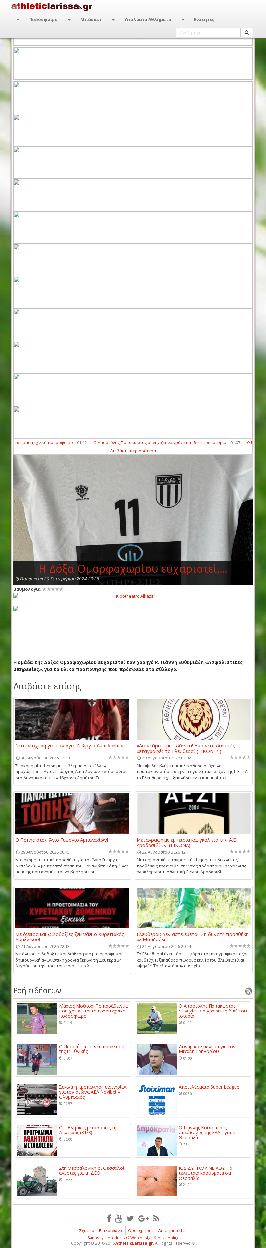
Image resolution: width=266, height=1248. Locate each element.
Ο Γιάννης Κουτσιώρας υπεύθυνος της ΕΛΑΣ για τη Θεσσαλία (208, 1132)
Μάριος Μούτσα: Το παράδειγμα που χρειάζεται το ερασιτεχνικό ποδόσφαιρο (93, 1010)
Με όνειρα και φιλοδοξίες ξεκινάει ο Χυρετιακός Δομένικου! (69, 936)
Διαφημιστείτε (172, 1230)
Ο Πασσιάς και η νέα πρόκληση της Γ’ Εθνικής (91, 1049)
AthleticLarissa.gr (134, 1243)
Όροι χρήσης (140, 1230)
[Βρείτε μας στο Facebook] (109, 1218)
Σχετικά (86, 1230)
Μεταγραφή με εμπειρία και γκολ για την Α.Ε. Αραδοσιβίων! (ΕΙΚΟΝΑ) (187, 842)
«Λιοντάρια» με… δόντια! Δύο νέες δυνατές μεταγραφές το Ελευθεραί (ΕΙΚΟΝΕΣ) (186, 748)
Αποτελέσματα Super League (209, 1086)
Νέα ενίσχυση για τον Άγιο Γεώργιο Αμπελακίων (69, 746)
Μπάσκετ (91, 19)
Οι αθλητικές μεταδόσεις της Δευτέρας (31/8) (88, 1130)
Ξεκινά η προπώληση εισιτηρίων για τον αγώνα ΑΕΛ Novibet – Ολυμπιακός (93, 1091)
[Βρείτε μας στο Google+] (143, 1218)
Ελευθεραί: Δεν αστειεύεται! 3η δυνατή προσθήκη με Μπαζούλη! (192, 936)
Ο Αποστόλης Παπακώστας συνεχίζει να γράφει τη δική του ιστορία (140, 442)
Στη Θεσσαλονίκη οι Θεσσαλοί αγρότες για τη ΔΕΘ (91, 1171)
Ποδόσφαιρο (43, 19)
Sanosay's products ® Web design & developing (133, 1238)
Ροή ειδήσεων (37, 990)
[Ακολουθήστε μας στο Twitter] (130, 1218)
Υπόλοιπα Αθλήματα (147, 19)
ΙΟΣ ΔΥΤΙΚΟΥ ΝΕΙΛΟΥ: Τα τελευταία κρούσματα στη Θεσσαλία (206, 1173)
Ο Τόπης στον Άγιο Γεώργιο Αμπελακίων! (61, 840)
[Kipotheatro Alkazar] (133, 596)
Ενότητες (204, 19)
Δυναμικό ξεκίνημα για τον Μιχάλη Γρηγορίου (207, 1049)
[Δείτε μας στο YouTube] (118, 1218)
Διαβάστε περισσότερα (133, 451)
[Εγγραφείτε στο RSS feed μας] (156, 1218)
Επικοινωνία (111, 1230)
